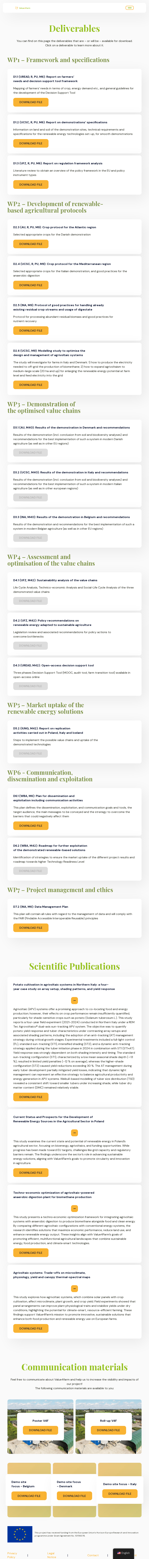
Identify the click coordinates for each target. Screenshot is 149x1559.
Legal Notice (51, 1555)
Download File (30, 102)
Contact (93, 1555)
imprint (132, 1555)
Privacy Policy (12, 1555)
